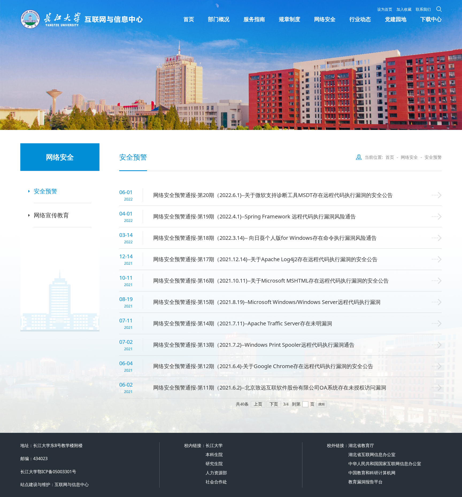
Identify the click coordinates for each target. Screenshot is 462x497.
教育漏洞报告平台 (365, 482)
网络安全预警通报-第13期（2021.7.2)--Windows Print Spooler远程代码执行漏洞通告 (254, 344)
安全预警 (45, 191)
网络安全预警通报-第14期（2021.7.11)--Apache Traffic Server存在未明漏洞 (242, 323)
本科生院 (214, 454)
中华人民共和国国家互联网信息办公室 (384, 464)
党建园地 (395, 19)
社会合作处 (216, 482)
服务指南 (254, 19)
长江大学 (214, 445)
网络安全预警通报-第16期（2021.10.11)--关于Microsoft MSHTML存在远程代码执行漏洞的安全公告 (271, 280)
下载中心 (431, 19)
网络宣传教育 (51, 215)
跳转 (321, 404)
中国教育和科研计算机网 (371, 473)
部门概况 (218, 19)
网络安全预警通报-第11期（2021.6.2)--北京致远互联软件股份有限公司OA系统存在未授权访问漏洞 (269, 387)
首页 (188, 19)
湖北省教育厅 (361, 445)
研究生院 (214, 464)
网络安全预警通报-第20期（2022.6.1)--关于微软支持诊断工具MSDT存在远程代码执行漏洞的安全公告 (273, 195)
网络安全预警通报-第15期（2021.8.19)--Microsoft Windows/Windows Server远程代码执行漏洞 (266, 302)
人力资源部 (216, 473)
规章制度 (289, 19)
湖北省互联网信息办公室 (371, 454)
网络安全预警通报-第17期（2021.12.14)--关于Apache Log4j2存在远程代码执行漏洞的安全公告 (265, 259)
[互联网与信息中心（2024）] (101, 19)
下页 (274, 404)
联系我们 (423, 9)
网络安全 (325, 19)
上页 (258, 404)
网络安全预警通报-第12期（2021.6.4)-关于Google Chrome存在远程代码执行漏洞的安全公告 (263, 366)
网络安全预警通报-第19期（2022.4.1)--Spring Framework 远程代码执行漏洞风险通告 (254, 216)
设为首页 (384, 9)
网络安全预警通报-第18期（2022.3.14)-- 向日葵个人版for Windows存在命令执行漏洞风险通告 (265, 237)
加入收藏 (403, 9)
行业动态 (360, 19)
